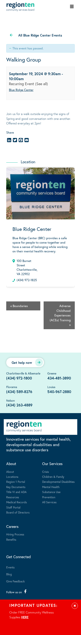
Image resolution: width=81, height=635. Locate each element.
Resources (12, 497)
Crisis (45, 472)
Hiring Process (15, 534)
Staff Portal (13, 507)
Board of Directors (17, 512)
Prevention (48, 497)
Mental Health (51, 487)
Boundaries (19, 306)
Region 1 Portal (15, 482)
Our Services (52, 463)
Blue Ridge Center (21, 90)
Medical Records (16, 502)
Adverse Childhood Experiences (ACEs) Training (60, 315)
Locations (12, 477)
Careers (12, 526)
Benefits (11, 539)
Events (10, 567)
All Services (49, 502)
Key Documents (15, 487)
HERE (24, 617)
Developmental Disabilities (58, 482)
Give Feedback (15, 581)
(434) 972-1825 (27, 280)
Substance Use (51, 492)
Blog (9, 574)
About (11, 463)
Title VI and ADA (16, 492)
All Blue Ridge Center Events (40, 35)
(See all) (41, 83)
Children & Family (53, 477)
